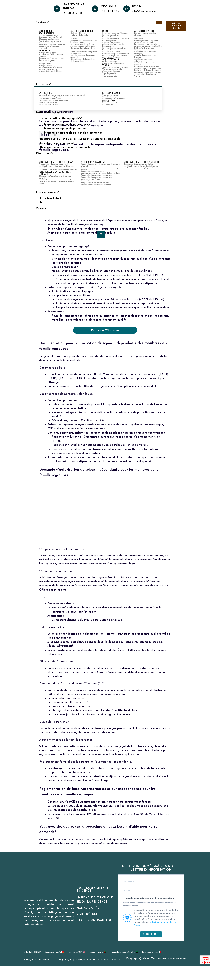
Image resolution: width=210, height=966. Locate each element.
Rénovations (43, 153)
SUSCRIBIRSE (151, 934)
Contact (41, 208)
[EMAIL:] (126, 8)
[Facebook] (164, 6)
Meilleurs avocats (47, 192)
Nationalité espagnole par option (65, 128)
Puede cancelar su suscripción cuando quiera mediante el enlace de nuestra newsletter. (150, 904)
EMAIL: (136, 6)
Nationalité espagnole (50, 112)
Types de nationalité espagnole (59, 118)
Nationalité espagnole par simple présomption (73, 133)
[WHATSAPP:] (95, 8)
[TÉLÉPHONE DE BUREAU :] (57, 8)
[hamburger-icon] (159, 22)
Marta (44, 202)
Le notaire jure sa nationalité (58, 143)
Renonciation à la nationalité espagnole (65, 147)
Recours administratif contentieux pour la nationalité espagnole (80, 139)
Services (41, 22)
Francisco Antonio (51, 198)
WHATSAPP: (108, 6)
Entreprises (43, 84)
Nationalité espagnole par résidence (67, 124)
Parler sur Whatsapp (105, 330)
